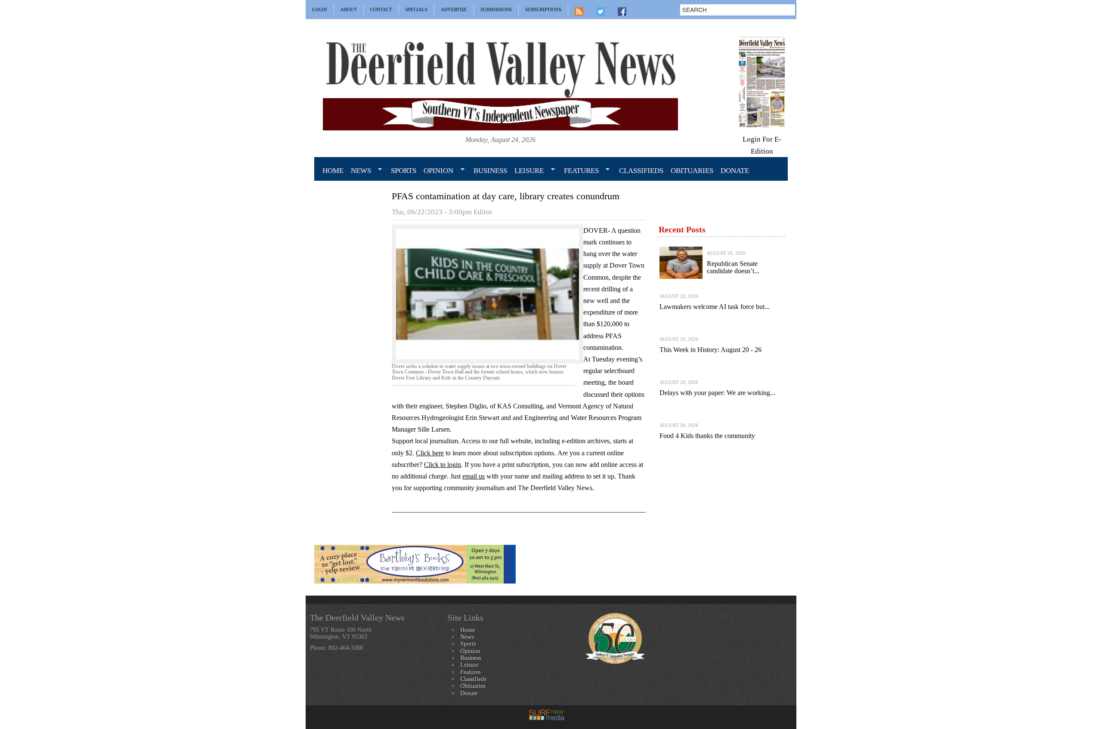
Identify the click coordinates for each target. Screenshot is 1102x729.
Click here (430, 453)
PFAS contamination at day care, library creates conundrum (505, 196)
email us (473, 476)
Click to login (442, 464)
